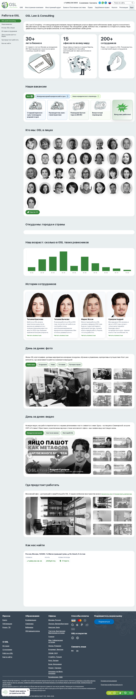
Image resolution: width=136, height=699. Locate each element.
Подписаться (104, 622)
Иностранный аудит (53, 7)
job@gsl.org (50, 561)
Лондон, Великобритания (58, 624)
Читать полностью (34, 335)
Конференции (30, 620)
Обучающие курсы (32, 631)
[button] (122, 110)
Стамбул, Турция (55, 657)
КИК (21, 7)
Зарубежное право (102, 7)
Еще (131, 7)
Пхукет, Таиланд (54, 668)
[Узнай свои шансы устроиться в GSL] (15, 692)
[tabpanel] (79, 387)
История (5, 646)
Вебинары (29, 627)
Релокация (123, 7)
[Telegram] (120, 693)
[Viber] (125, 693)
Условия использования (109, 681)
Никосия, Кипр (54, 627)
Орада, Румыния (54, 646)
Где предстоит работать (10, 40)
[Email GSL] (131, 693)
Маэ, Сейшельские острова (55, 641)
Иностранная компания (34, 7)
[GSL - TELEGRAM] (77, 638)
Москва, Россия (54, 620)
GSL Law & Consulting (9, 21)
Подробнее (28, 35)
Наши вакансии (7, 24)
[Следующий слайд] (87, 387)
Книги (4, 620)
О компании (84, 3)
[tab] (29, 96)
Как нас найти (6, 43)
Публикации (7, 624)
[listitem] (31, 144)
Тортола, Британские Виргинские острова (56, 632)
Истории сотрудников (9, 31)
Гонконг (51, 637)
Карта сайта (7, 657)
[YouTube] (72, 638)
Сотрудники (7, 650)
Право (90, 7)
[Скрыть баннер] (28, 690)
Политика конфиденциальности (112, 685)
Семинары (29, 624)
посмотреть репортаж (123, 494)
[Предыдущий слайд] (29, 387)
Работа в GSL (7, 653)
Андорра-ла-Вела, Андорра (55, 672)
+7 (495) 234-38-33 (34, 561)
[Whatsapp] (114, 693)
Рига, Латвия (53, 661)
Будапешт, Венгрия (55, 649)
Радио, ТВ (6, 627)
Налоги (114, 7)
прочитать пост (107, 494)
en (77, 651)
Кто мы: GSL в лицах (8, 28)
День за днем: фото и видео (9, 35)
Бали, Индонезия (55, 664)
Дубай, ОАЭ (53, 653)
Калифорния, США (55, 677)
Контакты (93, 3)
